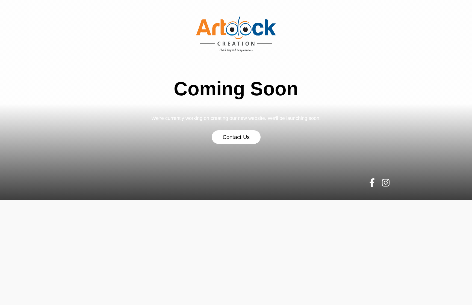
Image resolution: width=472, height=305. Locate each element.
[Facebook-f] (372, 183)
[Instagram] (385, 183)
